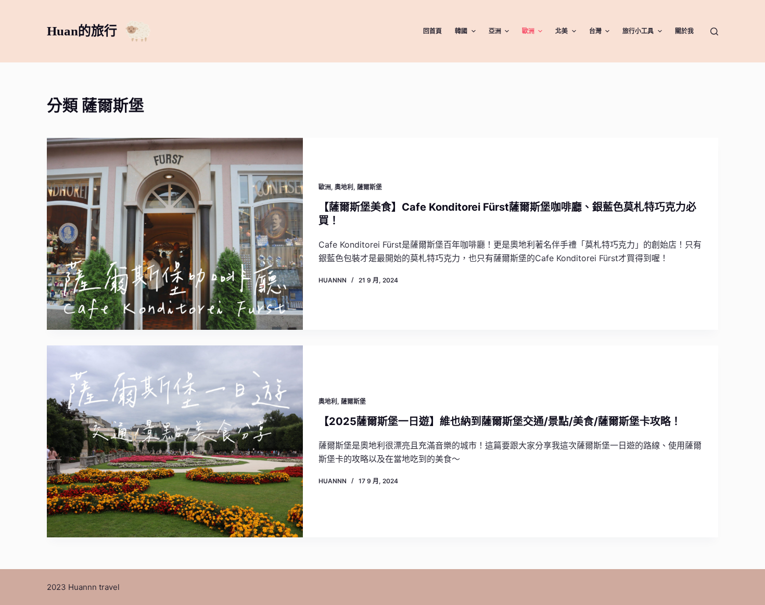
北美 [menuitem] (561, 31)
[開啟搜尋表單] (714, 31)
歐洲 (324, 187)
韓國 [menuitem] (461, 31)
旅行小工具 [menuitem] (638, 31)
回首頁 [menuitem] (432, 31)
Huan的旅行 (82, 31)
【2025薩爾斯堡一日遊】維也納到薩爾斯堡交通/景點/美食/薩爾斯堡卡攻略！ (499, 421)
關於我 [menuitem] (684, 31)
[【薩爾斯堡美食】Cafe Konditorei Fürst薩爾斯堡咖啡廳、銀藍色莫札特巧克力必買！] (175, 234)
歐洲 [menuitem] (528, 31)
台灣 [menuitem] (595, 31)
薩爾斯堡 (369, 187)
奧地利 (344, 187)
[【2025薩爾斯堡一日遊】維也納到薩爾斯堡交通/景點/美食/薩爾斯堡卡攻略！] (175, 441)
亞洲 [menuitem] (495, 31)
